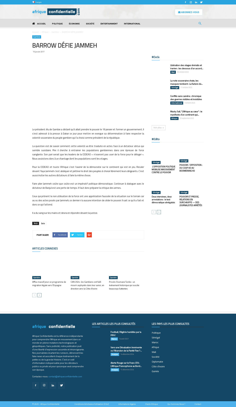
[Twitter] (201, 2)
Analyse (115, 354)
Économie (74, 23)
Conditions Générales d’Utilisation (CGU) (91, 404)
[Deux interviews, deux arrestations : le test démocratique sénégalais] (164, 185)
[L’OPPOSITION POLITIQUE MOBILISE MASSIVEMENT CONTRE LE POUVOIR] (164, 155)
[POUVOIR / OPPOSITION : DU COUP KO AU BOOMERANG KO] (191, 154)
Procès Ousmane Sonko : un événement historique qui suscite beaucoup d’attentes (124, 285)
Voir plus (157, 127)
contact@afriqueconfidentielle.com (65, 376)
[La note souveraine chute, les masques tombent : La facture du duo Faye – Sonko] (160, 84)
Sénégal (174, 87)
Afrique (45, 32)
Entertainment (109, 23)
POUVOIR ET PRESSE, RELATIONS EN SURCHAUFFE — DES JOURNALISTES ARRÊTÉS (190, 201)
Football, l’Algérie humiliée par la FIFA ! (126, 333)
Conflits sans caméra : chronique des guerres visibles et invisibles (186, 97)
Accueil (41, 23)
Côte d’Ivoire (158, 366)
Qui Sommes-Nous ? (176, 404)
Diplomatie (157, 361)
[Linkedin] (196, 2)
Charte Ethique (151, 404)
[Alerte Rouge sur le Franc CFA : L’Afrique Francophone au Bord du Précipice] (100, 366)
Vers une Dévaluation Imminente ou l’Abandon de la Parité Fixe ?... (126, 349)
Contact (198, 404)
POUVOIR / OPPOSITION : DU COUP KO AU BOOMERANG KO (190, 167)
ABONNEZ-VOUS (189, 12)
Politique (57, 23)
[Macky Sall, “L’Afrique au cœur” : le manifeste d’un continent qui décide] (160, 115)
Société (90, 23)
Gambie (55, 32)
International (132, 23)
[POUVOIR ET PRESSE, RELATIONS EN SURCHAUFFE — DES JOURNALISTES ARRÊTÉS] (191, 185)
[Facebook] (185, 2)
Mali (173, 72)
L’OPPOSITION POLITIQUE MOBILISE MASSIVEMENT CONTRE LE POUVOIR (163, 169)
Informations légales (127, 404)
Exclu (43, 223)
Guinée (155, 371)
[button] (200, 23)
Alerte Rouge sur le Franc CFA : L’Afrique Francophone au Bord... (126, 364)
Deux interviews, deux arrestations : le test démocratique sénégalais (163, 199)
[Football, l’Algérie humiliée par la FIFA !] (100, 335)
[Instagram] (190, 2)
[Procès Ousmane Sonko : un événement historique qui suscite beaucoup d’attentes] (126, 267)
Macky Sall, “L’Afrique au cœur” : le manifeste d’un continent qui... (186, 113)
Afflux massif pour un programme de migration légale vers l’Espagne (49, 283)
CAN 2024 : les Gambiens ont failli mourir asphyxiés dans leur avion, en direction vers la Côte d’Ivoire (87, 285)
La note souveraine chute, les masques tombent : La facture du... (186, 82)
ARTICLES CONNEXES (45, 248)
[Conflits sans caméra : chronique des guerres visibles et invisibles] (160, 100)
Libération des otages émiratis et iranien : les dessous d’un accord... (186, 66)
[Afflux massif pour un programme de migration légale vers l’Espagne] (49, 267)
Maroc (114, 338)
